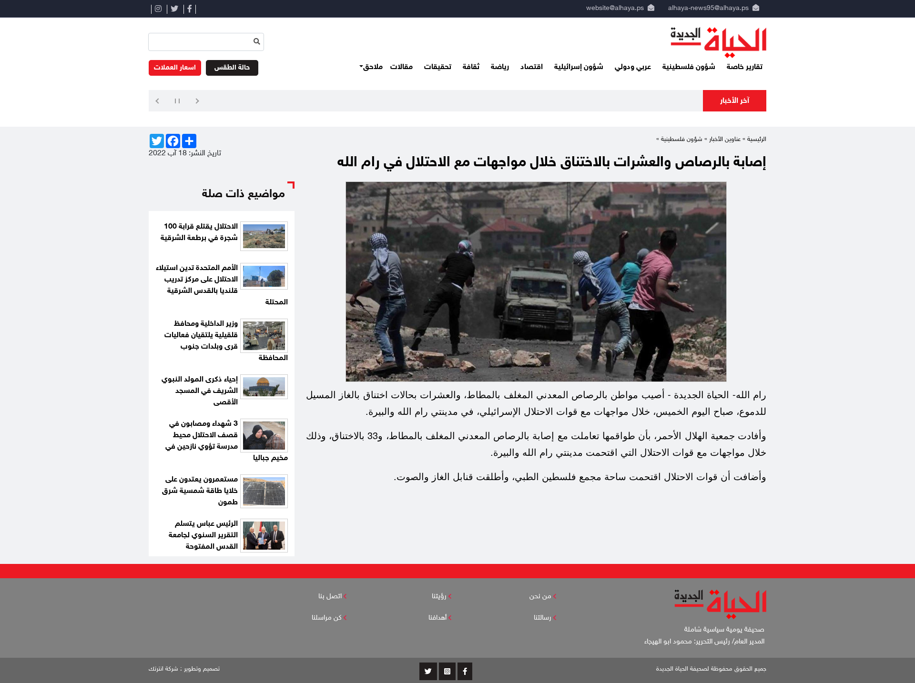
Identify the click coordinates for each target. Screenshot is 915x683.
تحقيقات (437, 67)
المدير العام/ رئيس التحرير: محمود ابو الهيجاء (705, 642)
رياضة (500, 67)
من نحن (540, 597)
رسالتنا (542, 618)
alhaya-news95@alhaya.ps (708, 8)
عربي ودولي (633, 67)
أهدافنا (437, 618)
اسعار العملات (175, 68)
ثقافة (471, 67)
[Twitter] (174, 9)
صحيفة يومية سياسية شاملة (725, 630)
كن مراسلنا (327, 618)
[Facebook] (189, 9)
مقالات (401, 67)
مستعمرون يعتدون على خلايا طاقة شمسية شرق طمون (200, 491)
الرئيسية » (754, 139)
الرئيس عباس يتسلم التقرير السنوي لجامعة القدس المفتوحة (203, 536)
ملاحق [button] (373, 67)
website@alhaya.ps (613, 8)
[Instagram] (158, 9)
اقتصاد (531, 67)
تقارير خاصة (744, 67)
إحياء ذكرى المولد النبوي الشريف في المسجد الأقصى (200, 391)
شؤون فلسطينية (688, 67)
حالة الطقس (232, 68)
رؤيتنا (439, 597)
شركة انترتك (163, 669)
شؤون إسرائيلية (578, 67)
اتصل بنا (330, 597)
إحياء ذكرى (681, 101)
